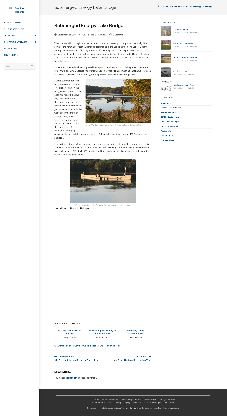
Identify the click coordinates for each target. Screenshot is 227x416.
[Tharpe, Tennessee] (166, 31)
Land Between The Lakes (86, 346)
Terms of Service (128, 408)
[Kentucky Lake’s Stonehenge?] (166, 58)
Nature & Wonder (168, 112)
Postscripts (166, 131)
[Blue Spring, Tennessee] (166, 45)
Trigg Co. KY (115, 346)
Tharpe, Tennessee (181, 29)
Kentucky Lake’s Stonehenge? (135, 332)
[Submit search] (32, 66)
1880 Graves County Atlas (183, 85)
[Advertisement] (102, 294)
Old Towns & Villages (170, 121)
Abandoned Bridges (67, 346)
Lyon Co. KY (104, 346)
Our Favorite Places (169, 126)
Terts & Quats (167, 135)
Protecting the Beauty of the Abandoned (102, 332)
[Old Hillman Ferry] (166, 72)
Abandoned (166, 103)
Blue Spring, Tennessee (183, 43)
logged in (72, 377)
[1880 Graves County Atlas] (166, 86)
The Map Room (167, 140)
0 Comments (119, 35)
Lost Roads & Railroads (95, 35)
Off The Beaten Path (170, 117)
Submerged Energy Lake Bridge (198, 6)
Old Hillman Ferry (180, 71)
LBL (98, 346)
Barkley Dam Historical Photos (70, 332)
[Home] (158, 6)
